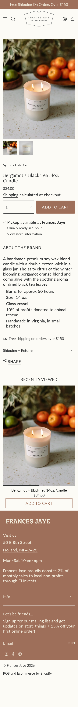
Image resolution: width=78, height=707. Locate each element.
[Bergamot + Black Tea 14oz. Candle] (39, 436)
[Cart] (73, 19)
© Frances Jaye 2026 (19, 665)
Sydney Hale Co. (15, 165)
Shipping (10, 194)
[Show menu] (5, 19)
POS (6, 673)
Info (6, 596)
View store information (24, 234)
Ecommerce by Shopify (34, 673)
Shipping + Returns (18, 350)
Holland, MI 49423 (20, 549)
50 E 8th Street (17, 542)
